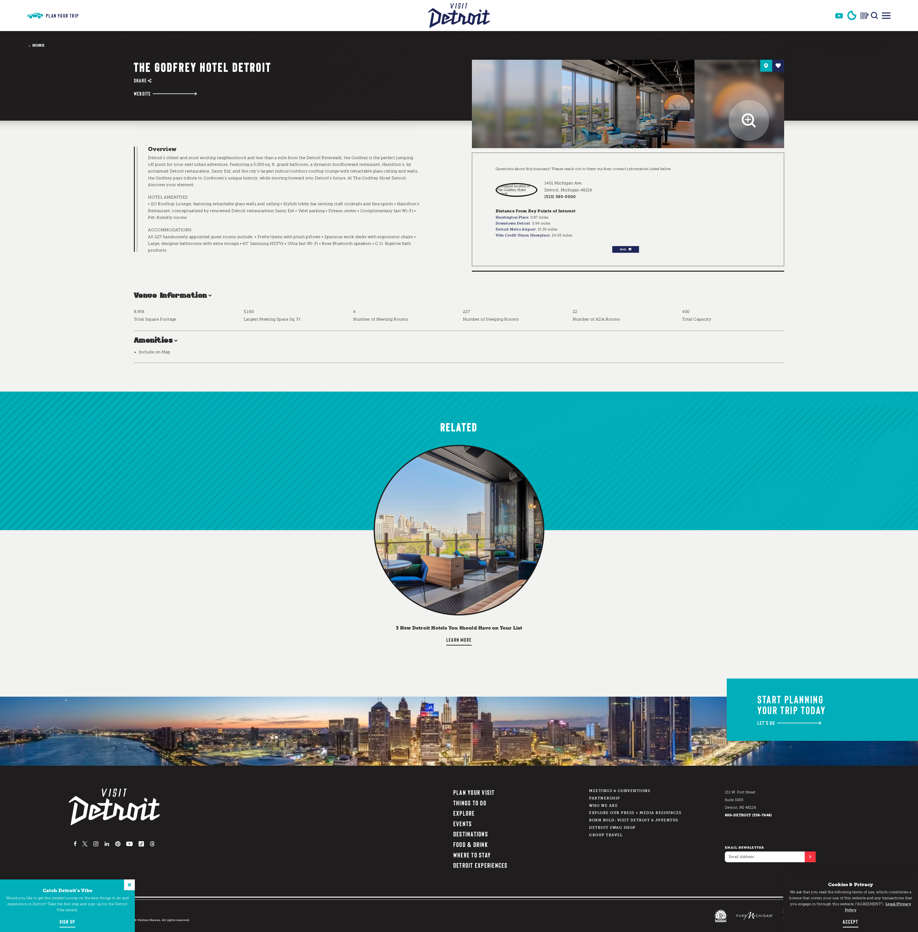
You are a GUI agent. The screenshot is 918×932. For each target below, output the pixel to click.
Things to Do (469, 803)
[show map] (766, 66)
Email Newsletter (744, 847)
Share (140, 80)
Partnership (604, 798)
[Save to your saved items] (778, 66)
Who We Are (603, 805)
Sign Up (67, 921)
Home (38, 45)
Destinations (470, 834)
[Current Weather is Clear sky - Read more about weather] (852, 15)
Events (462, 823)
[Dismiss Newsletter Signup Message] (129, 884)
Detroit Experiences (480, 865)
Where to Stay (472, 855)
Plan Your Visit (474, 792)
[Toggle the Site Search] (874, 15)
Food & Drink (470, 844)
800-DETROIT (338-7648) (748, 815)
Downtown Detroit (513, 223)
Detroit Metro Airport (516, 229)
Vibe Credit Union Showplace (523, 235)
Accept (850, 921)
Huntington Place (512, 217)
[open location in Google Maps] (516, 190)
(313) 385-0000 (560, 196)
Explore (464, 813)
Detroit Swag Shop (612, 827)
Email (623, 249)
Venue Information (170, 295)
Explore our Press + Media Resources (635, 813)
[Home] (459, 15)
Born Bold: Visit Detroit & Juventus (633, 820)
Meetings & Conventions (619, 791)
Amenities (153, 340)
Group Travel (606, 835)
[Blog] (864, 15)
